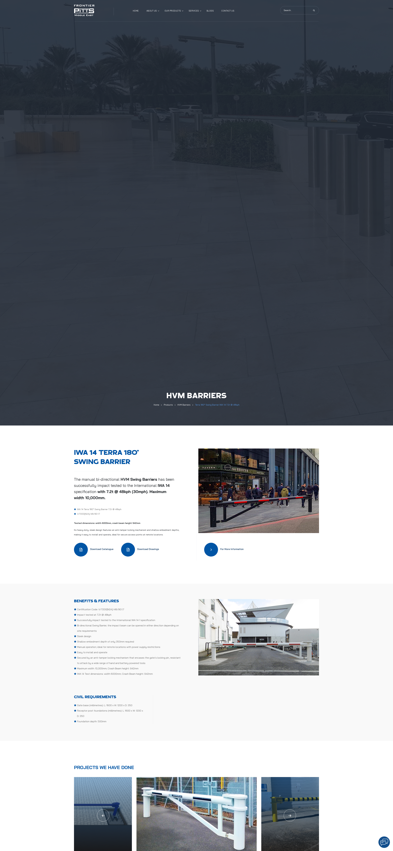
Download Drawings (148, 549)
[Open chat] (384, 842)
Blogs (210, 11)
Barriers (149, 479)
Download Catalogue (101, 549)
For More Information (232, 549)
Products (168, 404)
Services (194, 11)
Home (136, 11)
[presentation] (103, 815)
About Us (151, 11)
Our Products (173, 11)
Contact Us (227, 11)
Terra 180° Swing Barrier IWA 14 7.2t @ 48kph (217, 404)
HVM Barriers (184, 404)
